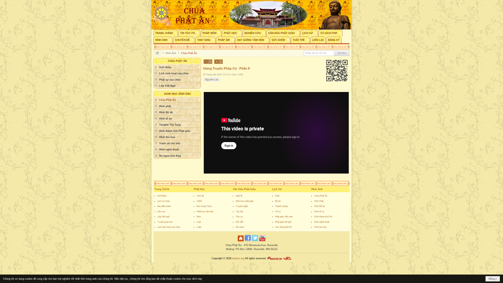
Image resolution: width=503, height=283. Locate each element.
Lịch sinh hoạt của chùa (168, 227)
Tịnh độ (200, 196)
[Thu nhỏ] (208, 61)
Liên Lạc (161, 211)
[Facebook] (248, 241)
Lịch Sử (277, 189)
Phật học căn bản (205, 211)
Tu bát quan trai (164, 222)
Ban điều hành (164, 206)
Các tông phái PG (283, 227)
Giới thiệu (161, 196)
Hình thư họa (320, 227)
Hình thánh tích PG (323, 216)
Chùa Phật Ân (320, 196)
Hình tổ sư (319, 211)
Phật (277, 196)
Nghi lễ (239, 196)
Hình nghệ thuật (321, 222)
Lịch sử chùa (163, 201)
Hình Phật (319, 201)
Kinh (199, 216)
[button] (165, 33)
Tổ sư (278, 211)
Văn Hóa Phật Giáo (244, 189)
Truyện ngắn (242, 206)
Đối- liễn (239, 222)
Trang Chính (161, 189)
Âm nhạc (240, 227)
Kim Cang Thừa (204, 206)
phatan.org (238, 258)
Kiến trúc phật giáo (244, 201)
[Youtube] (262, 241)
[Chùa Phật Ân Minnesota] (268, 14)
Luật (199, 222)
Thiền (199, 201)
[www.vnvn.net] (279, 258)
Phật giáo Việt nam (284, 216)
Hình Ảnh (317, 189)
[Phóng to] (219, 61)
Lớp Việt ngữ (163, 216)
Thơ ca (239, 216)
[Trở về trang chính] (241, 241)
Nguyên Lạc (211, 79)
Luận (199, 227)
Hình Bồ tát (319, 206)
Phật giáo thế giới (283, 222)
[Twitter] (255, 241)
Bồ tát (278, 201)
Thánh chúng (281, 206)
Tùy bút (239, 211)
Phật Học (199, 189)
